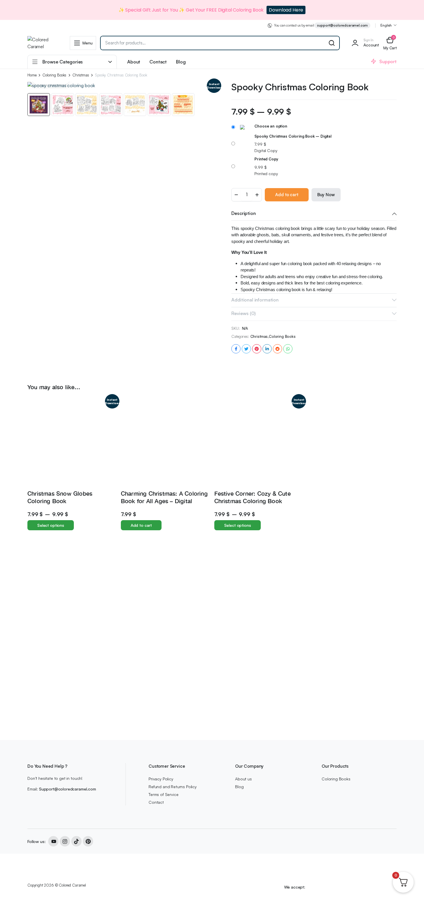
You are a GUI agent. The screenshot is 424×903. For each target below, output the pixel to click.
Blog (180, 62)
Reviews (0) (243, 313)
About (133, 62)
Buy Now (326, 194)
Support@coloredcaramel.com (67, 788)
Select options (50, 525)
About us (243, 778)
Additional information (254, 300)
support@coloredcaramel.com (342, 25)
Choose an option (270, 126)
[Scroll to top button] (411, 890)
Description (243, 213)
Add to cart (286, 194)
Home (31, 75)
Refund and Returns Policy (173, 786)
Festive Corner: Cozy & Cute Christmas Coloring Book (252, 497)
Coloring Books (54, 75)
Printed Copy (266, 159)
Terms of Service (163, 794)
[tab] (314, 213)
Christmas (80, 75)
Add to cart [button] (141, 525)
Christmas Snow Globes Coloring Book (59, 497)
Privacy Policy (161, 778)
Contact (158, 62)
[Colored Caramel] (43, 43)
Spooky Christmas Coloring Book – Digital (292, 136)
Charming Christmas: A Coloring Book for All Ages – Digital (164, 497)
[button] (390, 42)
